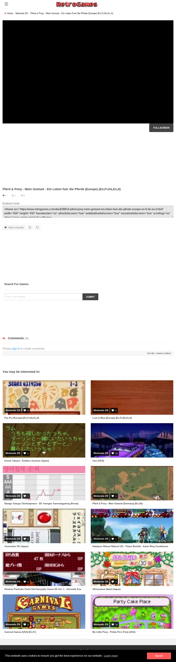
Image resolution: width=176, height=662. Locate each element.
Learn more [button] (111, 655)
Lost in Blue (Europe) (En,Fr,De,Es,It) (112, 418)
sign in (16, 348)
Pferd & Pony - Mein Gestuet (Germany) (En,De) (117, 503)
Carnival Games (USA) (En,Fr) (20, 632)
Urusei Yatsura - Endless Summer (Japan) (26, 460)
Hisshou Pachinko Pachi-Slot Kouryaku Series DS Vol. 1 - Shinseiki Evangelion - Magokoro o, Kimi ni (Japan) (62, 589)
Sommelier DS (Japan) (16, 546)
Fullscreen (161, 127)
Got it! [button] (159, 655)
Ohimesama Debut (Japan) (106, 589)
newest (159, 353)
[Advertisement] (88, 159)
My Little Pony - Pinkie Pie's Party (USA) (113, 632)
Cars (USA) (98, 460)
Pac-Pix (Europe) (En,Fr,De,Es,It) (21, 418)
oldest (168, 353)
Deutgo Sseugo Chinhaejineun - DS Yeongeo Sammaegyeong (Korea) (41, 503)
